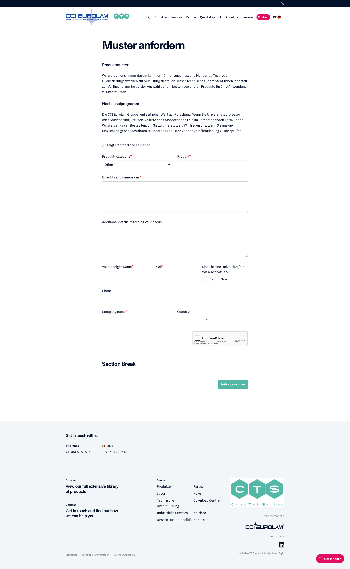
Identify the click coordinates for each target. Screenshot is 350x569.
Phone (107, 291)
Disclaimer (71, 554)
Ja (211, 279)
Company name (114, 312)
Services (176, 17)
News (197, 493)
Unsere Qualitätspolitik (174, 520)
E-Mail (157, 267)
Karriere (247, 17)
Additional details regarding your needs (132, 222)
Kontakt (199, 520)
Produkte (160, 17)
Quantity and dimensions (121, 177)
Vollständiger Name (117, 267)
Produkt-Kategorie (117, 156)
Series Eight (277, 553)
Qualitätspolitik (211, 17)
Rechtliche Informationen (95, 554)
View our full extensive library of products (92, 489)
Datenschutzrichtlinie (125, 554)
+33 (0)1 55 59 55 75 (79, 452)
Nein (224, 279)
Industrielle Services (172, 513)
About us (231, 17)
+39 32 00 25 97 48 (114, 452)
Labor (161, 493)
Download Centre (206, 500)
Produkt (184, 156)
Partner (191, 17)
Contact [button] (263, 17)
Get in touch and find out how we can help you (92, 513)
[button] (282, 3)
